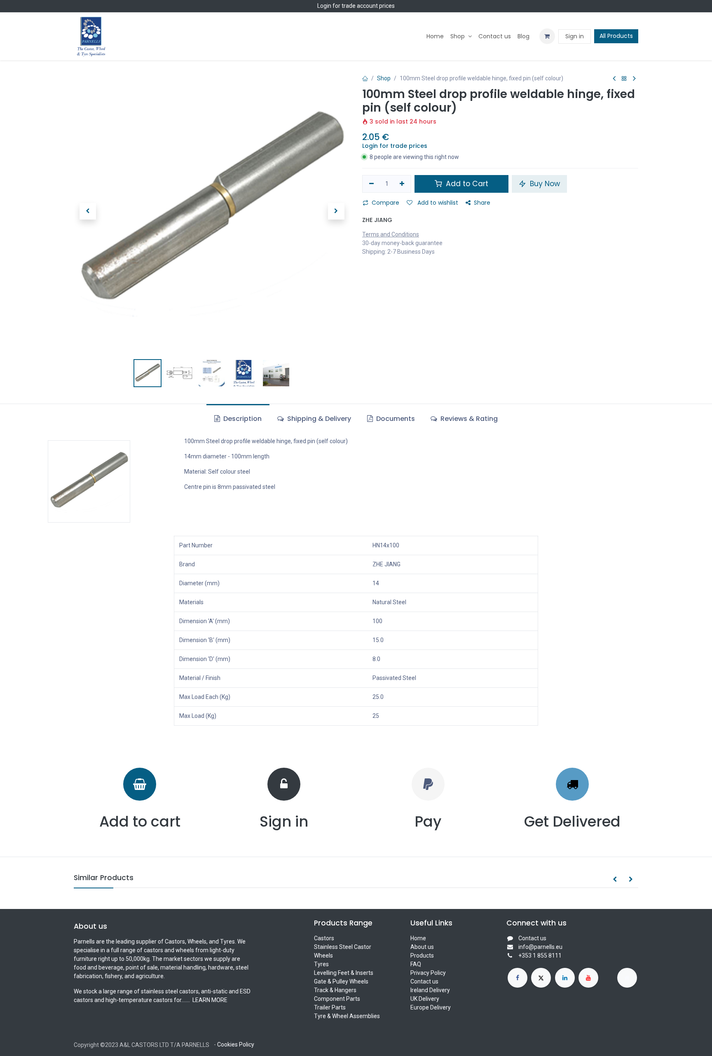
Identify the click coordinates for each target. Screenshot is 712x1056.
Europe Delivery (430, 1007)
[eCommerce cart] (547, 36)
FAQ (415, 964)
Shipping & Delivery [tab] (318, 418)
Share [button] (482, 203)
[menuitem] (435, 36)
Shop (384, 78)
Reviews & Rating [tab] (468, 418)
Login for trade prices (394, 146)
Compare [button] (385, 203)
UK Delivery (424, 998)
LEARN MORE (209, 1000)
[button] (87, 211)
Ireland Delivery (430, 990)
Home (418, 938)
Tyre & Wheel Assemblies (347, 1016)
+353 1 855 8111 (540, 955)
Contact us (424, 981)
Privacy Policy (428, 973)
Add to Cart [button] (466, 184)
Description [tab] (242, 418)
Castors (324, 938)
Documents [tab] (395, 418)
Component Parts (337, 998)
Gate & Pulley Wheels (341, 981)
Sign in (574, 36)
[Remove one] (371, 184)
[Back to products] (624, 79)
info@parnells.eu (540, 947)
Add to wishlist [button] (437, 203)
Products (422, 955)
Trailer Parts (330, 1007)
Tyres (321, 964)
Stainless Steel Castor (342, 947)
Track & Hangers (335, 990)
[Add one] (402, 184)
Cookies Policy (235, 1044)
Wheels (323, 955)
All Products (616, 36)
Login (324, 5)
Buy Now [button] (544, 184)
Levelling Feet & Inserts (343, 973)
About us (422, 947)
